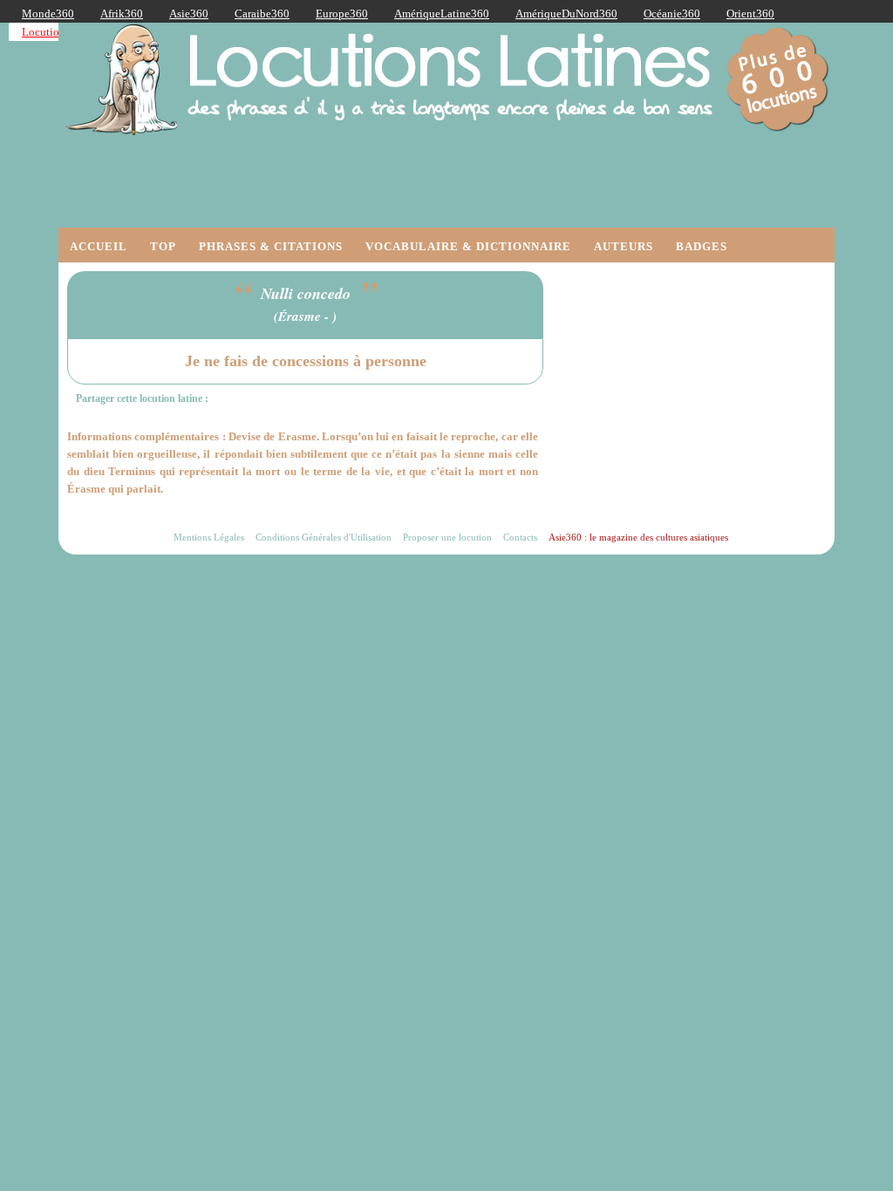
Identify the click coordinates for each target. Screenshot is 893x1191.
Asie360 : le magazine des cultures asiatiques (638, 537)
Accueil (98, 246)
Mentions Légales (209, 537)
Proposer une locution (447, 537)
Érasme (299, 316)
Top (163, 246)
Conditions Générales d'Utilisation (324, 537)
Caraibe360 (262, 13)
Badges (701, 246)
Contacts (520, 537)
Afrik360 (121, 13)
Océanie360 (672, 13)
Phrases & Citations (271, 246)
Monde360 (48, 13)
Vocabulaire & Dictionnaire (468, 246)
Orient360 (750, 13)
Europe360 (342, 13)
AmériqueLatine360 (441, 13)
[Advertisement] (695, 380)
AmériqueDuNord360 (566, 13)
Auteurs (623, 246)
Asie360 (188, 13)
